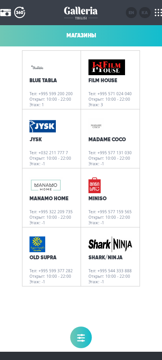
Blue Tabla (43, 80)
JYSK (35, 139)
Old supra (43, 257)
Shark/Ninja (105, 257)
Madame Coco (107, 139)
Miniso (97, 198)
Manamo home (48, 198)
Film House (102, 80)
